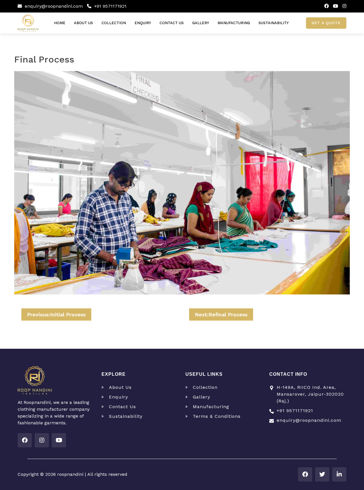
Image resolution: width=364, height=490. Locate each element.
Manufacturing (234, 23)
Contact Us (172, 23)
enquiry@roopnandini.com (53, 6)
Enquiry (143, 23)
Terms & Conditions (217, 416)
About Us (83, 23)
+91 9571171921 (110, 6)
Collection (114, 23)
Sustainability (273, 23)
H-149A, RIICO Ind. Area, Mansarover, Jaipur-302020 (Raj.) (310, 394)
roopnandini (71, 474)
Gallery (200, 23)
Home (59, 23)
